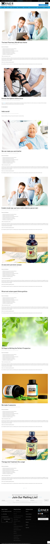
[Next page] (26, 488)
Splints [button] (6, 7)
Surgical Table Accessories (17, 535)
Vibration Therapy (16, 538)
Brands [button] (46, 7)
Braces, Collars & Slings (17, 511)
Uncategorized (18, 100)
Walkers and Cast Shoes (17, 540)
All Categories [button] (40, 7)
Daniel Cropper (7, 100)
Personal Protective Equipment (18, 526)
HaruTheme (16, 44)
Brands (14, 513)
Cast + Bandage (14, 7)
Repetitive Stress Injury (17, 529)
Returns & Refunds (28, 519)
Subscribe (46, 500)
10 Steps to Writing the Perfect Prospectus (16, 348)
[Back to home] (7, 4)
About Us (27, 511)
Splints (14, 533)
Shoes (9, 7)
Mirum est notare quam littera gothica (14, 291)
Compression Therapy (33, 7)
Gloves (14, 524)
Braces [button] (3, 7)
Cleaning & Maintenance (17, 517)
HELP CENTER (46, 0)
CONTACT (42, 0)
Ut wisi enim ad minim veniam (12, 265)
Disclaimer (27, 522)
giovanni (6, 44)
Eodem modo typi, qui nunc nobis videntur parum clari (20, 208)
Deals (14, 522)
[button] (47, 521)
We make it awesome (9, 405)
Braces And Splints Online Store (12, 98)
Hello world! (6, 111)
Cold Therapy (26, 7)
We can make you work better (11, 151)
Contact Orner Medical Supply (7, 520)
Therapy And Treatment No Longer (13, 462)
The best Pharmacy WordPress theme (14, 42)
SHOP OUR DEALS (11, 0)
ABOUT (39, 0)
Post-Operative (20, 7)
